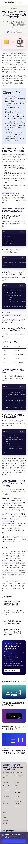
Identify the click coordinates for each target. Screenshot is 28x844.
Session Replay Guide (8, 803)
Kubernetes (17, 792)
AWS (16, 785)
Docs (4, 799)
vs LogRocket (18, 801)
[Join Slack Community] (6, 823)
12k (21, 2)
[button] (25, 2)
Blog (4, 801)
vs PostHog (17, 803)
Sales (4, 812)
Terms (4, 815)
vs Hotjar (17, 806)
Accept (14, 841)
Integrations (6, 790)
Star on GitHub (12, 670)
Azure (16, 787)
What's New (6, 785)
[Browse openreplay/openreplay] (4, 823)
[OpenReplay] (9, 831)
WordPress (5, 53)
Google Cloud (18, 790)
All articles (14, 8)
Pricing (4, 787)
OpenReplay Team (15, 31)
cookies (7, 837)
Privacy (4, 817)
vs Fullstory (17, 799)
